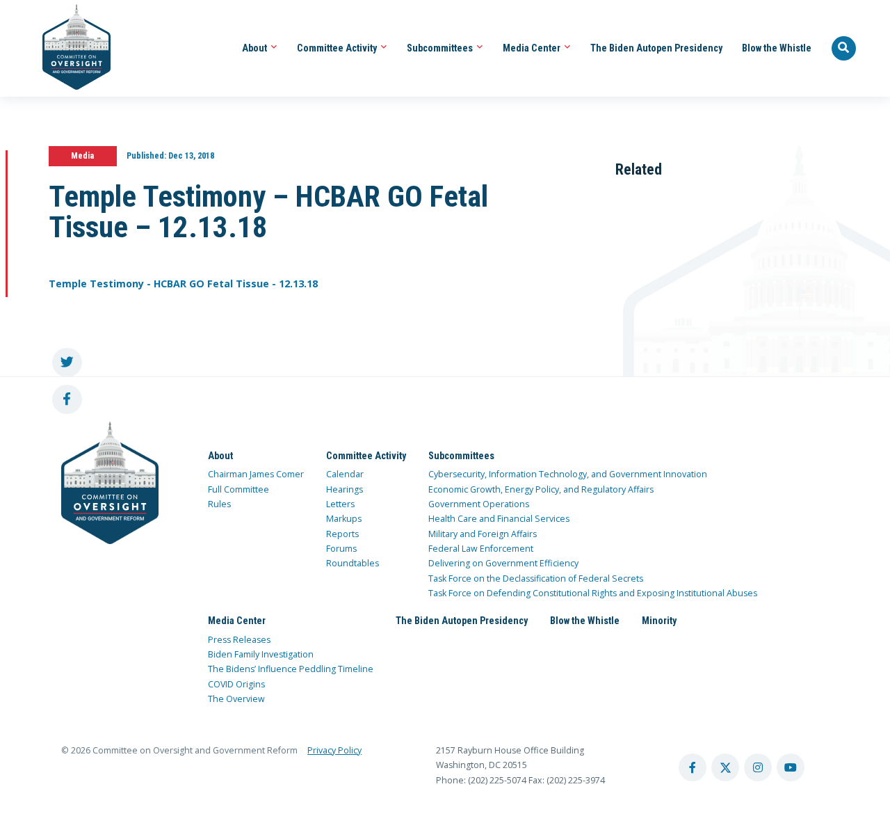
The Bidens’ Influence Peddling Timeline (290, 669)
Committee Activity (338, 48)
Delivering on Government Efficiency (503, 563)
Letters (340, 504)
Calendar (345, 474)
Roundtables (352, 563)
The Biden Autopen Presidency (656, 48)
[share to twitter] (67, 363)
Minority (659, 620)
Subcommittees (441, 48)
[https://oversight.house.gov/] (69, 48)
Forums (341, 548)
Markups (344, 519)
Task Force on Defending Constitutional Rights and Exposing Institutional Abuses (592, 593)
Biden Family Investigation (261, 654)
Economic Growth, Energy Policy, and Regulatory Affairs (541, 489)
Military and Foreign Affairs (482, 534)
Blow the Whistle (776, 48)
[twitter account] (725, 767)
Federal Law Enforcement (480, 548)
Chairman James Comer (256, 474)
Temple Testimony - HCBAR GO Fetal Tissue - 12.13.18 (183, 283)
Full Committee (238, 489)
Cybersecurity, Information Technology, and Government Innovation (567, 474)
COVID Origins (236, 684)
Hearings (344, 489)
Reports (342, 534)
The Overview (236, 699)
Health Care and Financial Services (498, 519)
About (255, 48)
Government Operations (478, 504)
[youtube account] (790, 767)
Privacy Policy (334, 750)
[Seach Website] (844, 48)
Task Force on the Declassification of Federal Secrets (535, 578)
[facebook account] (692, 767)
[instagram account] (758, 767)
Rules (219, 504)
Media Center (533, 48)
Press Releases (239, 640)
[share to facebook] (67, 400)
